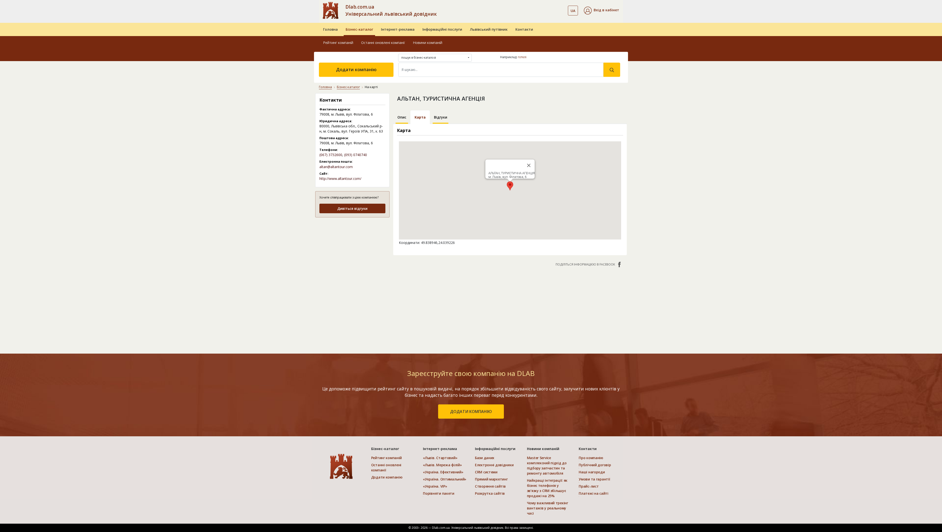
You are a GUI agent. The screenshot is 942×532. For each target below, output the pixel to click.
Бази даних (484, 457)
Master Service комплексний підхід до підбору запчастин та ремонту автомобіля (547, 465)
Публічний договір (595, 465)
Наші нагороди (592, 472)
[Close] (529, 165)
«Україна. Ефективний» (443, 472)
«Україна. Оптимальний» (444, 479)
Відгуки (440, 117)
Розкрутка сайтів (490, 493)
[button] (601, 10)
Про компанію (591, 457)
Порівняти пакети (438, 493)
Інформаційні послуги (442, 29)
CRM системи (486, 472)
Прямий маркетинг (491, 479)
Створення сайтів (490, 486)
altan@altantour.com (336, 166)
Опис (401, 117)
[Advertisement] (352, 252)
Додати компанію (356, 69)
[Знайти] (611, 70)
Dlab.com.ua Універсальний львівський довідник (391, 10)
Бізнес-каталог (359, 29)
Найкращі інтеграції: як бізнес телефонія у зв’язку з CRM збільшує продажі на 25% (547, 488)
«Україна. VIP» (435, 486)
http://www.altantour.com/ (340, 178)
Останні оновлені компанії (383, 42)
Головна (330, 29)
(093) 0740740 (355, 154)
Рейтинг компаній (338, 42)
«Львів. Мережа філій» (442, 465)
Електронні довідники (494, 465)
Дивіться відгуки (352, 208)
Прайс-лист (589, 486)
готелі (522, 57)
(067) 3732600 (330, 154)
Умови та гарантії (594, 479)
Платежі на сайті (593, 493)
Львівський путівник (489, 29)
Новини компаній (427, 42)
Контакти (524, 29)
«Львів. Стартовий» (440, 457)
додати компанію (471, 411)
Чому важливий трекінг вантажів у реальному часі (547, 508)
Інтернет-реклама (398, 29)
